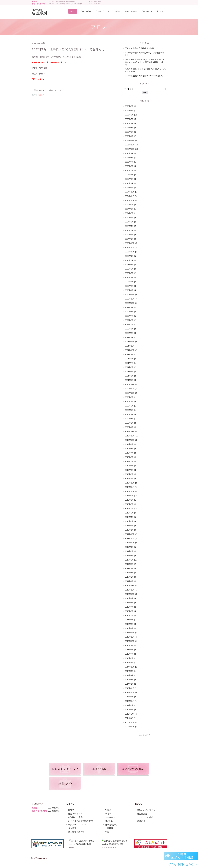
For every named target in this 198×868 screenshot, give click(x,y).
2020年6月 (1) (130, 406)
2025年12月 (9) (131, 141)
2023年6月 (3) (130, 269)
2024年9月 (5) (130, 205)
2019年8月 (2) (130, 449)
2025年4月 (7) (130, 175)
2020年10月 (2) (131, 393)
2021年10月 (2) (131, 350)
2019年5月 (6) (130, 461)
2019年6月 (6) (130, 457)
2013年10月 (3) (131, 692)
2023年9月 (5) (130, 256)
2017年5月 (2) (130, 564)
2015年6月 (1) (130, 658)
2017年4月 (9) (130, 568)
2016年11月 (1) (131, 590)
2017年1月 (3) (130, 581)
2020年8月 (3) (130, 401)
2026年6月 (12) (131, 115)
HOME (71, 810)
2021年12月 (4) (131, 342)
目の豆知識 (142, 814)
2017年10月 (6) (131, 543)
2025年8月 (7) (130, 158)
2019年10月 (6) (131, 440)
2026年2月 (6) (130, 132)
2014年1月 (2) (130, 684)
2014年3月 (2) (130, 680)
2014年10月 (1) (131, 667)
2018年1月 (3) (130, 530)
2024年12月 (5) (131, 192)
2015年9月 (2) (130, 645)
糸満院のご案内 (75, 817)
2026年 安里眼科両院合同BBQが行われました (144, 76)
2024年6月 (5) (130, 218)
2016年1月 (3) (130, 628)
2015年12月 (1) (131, 633)
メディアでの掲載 (145, 817)
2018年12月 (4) (131, 483)
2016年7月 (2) (130, 607)
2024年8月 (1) (130, 209)
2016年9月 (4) (130, 598)
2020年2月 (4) (130, 423)
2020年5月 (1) (130, 410)
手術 (107, 832)
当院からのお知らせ (146, 810)
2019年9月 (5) (130, 444)
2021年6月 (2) (130, 367)
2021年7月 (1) (130, 363)
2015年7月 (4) (130, 654)
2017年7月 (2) (130, 556)
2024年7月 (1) (130, 213)
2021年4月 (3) (130, 372)
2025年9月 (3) (130, 153)
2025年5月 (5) (130, 170)
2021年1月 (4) (130, 380)
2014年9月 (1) (130, 671)
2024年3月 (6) (130, 230)
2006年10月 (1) (131, 722)
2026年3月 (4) (130, 128)
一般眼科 (109, 828)
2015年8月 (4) (130, 650)
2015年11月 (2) (131, 637)
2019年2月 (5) (130, 474)
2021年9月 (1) (130, 354)
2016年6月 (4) (130, 611)
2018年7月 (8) (130, 504)
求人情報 (72, 828)
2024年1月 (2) (130, 239)
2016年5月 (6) (130, 615)
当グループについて (77, 824)
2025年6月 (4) (130, 166)
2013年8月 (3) (130, 697)
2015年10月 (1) (131, 641)
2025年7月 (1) (130, 162)
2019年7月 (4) (130, 453)
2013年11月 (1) (131, 688)
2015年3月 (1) (130, 663)
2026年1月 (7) (130, 136)
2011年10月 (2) (131, 714)
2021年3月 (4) (130, 376)
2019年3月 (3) (130, 470)
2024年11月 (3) (131, 196)
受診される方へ (75, 814)
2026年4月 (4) (130, 123)
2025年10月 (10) (131, 149)
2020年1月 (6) (130, 427)
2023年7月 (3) (130, 265)
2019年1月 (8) (130, 478)
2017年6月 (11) (131, 560)
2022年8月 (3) (130, 312)
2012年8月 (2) (130, 705)
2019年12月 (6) (131, 431)
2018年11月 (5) (131, 487)
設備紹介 (141, 821)
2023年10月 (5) (131, 252)
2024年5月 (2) (130, 222)
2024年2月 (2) (130, 235)
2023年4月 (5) (130, 277)
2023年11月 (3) (131, 247)
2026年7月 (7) (130, 111)
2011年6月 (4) (130, 718)
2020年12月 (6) (131, 384)
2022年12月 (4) (131, 295)
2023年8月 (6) (130, 260)
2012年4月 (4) (130, 710)
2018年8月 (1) (130, 500)
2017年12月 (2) (131, 534)
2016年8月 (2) (130, 603)
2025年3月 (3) (130, 179)
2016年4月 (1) (130, 620)
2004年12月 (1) (131, 727)
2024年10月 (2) (131, 200)
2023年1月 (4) (130, 290)
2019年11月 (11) (131, 436)
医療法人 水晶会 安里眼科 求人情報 (139, 48)
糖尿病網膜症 (111, 824)
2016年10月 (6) (131, 594)
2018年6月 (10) (131, 508)
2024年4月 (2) (130, 226)
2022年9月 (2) (130, 307)
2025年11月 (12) (131, 145)
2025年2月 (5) (130, 183)
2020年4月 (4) (130, 414)
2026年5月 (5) (130, 119)
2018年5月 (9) (130, 513)
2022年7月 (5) (130, 316)
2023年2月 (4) (130, 286)
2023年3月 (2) (130, 282)
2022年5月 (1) (130, 324)
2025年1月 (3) (130, 188)
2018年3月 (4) (130, 521)
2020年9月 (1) (130, 397)
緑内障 (108, 814)
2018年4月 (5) (130, 517)
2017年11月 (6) (131, 538)
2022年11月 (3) (131, 299)
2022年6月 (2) (130, 320)
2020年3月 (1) (130, 419)
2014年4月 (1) (130, 675)
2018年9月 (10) (131, 496)
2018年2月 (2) (130, 526)
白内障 (108, 810)
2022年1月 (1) (130, 337)
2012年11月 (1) (131, 701)
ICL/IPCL (109, 821)
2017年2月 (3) (130, 577)
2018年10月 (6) (131, 491)
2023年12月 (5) (131, 243)
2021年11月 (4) (131, 346)
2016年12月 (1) (131, 585)
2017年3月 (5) (130, 573)
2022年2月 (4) (130, 333)
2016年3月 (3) (130, 624)
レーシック (110, 817)
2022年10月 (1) (131, 303)
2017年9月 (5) (130, 547)
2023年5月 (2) (130, 273)
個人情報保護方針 (76, 832)
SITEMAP (38, 804)
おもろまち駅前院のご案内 (80, 821)
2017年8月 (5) (130, 551)
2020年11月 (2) (131, 389)
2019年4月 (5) (130, 466)
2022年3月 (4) (130, 329)
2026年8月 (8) (130, 106)
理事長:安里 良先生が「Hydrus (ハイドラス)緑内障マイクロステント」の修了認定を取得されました (145, 62)
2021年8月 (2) (130, 359)
